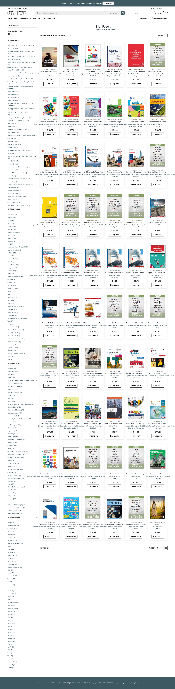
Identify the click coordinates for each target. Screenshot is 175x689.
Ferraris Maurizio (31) (13, 141)
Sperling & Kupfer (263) (14, 250)
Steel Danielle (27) (12, 161)
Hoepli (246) (10, 256)
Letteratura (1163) (12, 371)
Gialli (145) (10, 484)
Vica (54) (10, 656)
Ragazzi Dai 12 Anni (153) (15, 469)
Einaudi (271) (11, 241)
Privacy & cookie (135, 683)
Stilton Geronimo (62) (13, 76)
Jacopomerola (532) (13, 526)
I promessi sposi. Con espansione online (76, 474)
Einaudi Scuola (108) (13, 333)
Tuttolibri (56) (11, 641)
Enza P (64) (10, 605)
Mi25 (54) (10, 650)
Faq (153, 8)
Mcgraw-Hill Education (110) (15, 330)
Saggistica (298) (12, 431)
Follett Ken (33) (12, 126)
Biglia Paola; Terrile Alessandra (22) (17, 196)
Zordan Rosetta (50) (13, 94)
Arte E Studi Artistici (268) (15, 437)
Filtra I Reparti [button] (13, 363)
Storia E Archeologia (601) (15, 392)
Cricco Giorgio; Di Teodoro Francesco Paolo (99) (21, 56)
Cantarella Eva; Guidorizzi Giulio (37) (18, 121)
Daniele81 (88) (11, 561)
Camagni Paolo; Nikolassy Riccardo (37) (19, 118)
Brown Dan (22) (12, 199)
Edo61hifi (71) (11, 594)
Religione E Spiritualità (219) (15, 454)
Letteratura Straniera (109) (15, 514)
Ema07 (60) (10, 620)
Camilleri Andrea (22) (13, 202)
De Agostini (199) (12, 268)
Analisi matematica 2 (71, 71)
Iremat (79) (10, 573)
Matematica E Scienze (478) (15, 410)
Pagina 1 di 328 (44, 548)
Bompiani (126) (11, 300)
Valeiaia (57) (11, 638)
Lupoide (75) (11, 585)
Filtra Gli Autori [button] (13, 40)
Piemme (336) (11, 229)
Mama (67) (10, 600)
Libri (15, 18)
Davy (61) (10, 617)
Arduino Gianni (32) (13, 132)
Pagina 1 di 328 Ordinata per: (48, 35)
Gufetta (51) (10, 668)
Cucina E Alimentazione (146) (16, 478)
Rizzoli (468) (11, 223)
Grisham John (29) (12, 147)
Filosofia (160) (11, 466)
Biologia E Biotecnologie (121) (16, 505)
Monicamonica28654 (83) (14, 567)
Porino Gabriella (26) (13, 164)
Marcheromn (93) (12, 555)
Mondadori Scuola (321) (14, 232)
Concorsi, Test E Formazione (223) (17, 451)
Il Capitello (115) (12, 315)
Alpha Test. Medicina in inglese (159, 273)
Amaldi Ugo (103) (12, 48)
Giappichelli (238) (12, 259)
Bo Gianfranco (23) (13, 182)
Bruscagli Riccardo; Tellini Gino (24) (17, 173)
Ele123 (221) (11, 531)
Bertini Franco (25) (12, 170)
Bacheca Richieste (159, 18)
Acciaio (158, 524)
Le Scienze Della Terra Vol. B (93, 273)
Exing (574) (10, 523)
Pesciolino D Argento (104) (15, 543)
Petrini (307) (11, 235)
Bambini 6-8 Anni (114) (14, 511)
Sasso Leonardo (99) (13, 59)
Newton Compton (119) (14, 312)
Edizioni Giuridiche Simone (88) (16, 353)
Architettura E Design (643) (15, 386)
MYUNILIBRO (108, 3)
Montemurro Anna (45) (13, 100)
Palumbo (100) (11, 345)
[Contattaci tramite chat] (155, 13)
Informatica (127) (12, 502)
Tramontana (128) (12, 297)
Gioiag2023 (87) (12, 564)
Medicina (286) (11, 434)
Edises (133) (11, 291)
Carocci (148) (11, 279)
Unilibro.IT (143, 18)
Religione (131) (11, 499)
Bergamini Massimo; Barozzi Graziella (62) (20, 73)
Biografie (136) (11, 490)
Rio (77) (9, 582)
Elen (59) (10, 626)
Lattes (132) (10, 294)
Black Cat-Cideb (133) (13, 288)
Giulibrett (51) (11, 665)
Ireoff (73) (10, 588)
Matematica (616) (12, 389)
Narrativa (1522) (12, 369)
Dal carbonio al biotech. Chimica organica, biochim (59, 273)
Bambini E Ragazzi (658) (14, 383)
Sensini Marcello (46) (13, 97)
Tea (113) (10, 321)
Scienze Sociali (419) (13, 416)
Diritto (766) (10, 374)
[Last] (161, 548)
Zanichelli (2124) (12, 214)
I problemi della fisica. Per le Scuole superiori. (100, 172)
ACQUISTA (50, 84)
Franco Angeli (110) (13, 327)
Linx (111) (10, 324)
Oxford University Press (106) (16, 339)
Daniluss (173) (11, 537)
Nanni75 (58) (11, 632)
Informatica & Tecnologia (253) (16, 440)
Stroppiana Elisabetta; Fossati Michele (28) (20, 150)
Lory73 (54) (10, 647)
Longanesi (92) (11, 351)
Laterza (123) (11, 303)
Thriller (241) (11, 448)
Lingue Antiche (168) (13, 463)
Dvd (34, 18)
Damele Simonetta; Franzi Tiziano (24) (18, 179)
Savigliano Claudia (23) (14, 193)
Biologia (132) (11, 496)
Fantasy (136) (11, 493)
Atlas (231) (10, 262)
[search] (123, 13)
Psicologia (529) (12, 401)
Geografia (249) (12, 445)
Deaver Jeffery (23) (13, 188)
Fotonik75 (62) (11, 611)
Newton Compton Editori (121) (16, 306)
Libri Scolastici (25, 18)
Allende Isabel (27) (12, 153)
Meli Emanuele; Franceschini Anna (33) (18, 129)
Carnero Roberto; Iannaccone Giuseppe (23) (20, 185)
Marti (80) (10, 570)
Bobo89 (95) (11, 552)
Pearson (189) (11, 271)
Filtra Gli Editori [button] (13, 209)
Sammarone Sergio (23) (14, 190)
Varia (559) (10, 398)
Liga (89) (10, 558)
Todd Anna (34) (11, 124)
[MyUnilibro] (159, 13)
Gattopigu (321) (12, 528)
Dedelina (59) (11, 623)
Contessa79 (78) (12, 576)
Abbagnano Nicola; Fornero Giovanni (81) (19, 67)
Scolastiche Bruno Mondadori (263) (17, 247)
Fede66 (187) (11, 534)
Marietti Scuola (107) (13, 336)
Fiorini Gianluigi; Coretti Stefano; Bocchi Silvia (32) (22, 135)
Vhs (39, 18)
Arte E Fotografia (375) (14, 425)
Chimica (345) (11, 428)
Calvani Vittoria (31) (13, 138)
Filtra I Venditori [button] (13, 517)
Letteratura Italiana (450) (14, 413)
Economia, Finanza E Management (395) (19, 419)
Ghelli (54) (10, 644)
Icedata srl (127, 683)
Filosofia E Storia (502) (14, 407)
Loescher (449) (11, 226)
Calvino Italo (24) (12, 176)
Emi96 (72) (10, 591)
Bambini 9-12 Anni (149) (14, 475)
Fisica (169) (10, 460)
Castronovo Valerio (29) (14, 144)
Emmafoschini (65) (13, 602)
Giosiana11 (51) (12, 662)
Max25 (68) (10, 597)
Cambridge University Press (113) (17, 318)
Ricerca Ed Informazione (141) (16, 487)
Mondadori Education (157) (15, 277)
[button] (165, 13)
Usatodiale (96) (11, 549)
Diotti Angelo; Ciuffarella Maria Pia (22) (18, 205)
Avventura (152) (12, 472)
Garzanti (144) (11, 282)
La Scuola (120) (12, 309)
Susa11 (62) (10, 614)
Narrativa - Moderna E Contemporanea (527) (20, 404)
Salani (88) (10, 356)
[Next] (166, 35)
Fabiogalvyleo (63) (12, 608)
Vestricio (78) (11, 579)
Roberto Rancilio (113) (13, 540)
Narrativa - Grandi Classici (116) (16, 508)
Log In (160, 8)
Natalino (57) (11, 635)
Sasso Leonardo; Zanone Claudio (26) (18, 167)
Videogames (47, 18)
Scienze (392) (11, 422)
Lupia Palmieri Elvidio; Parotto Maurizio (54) (20, 79)
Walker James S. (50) (13, 91)
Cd (54, 18)
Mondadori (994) (12, 217)
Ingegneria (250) (12, 442)
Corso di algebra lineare (136, 71)
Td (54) (9, 653)
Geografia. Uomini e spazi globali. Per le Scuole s (101, 423)
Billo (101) (10, 546)
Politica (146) (11, 481)
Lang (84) (10, 359)
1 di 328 (160, 35)
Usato (9, 18)
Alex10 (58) (10, 629)
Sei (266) (10, 244)
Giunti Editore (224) (13, 265)
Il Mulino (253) (11, 253)
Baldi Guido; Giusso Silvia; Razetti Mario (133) (21, 45)
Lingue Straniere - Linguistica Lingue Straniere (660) (22, 380)
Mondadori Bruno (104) (14, 342)
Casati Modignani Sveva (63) (15, 70)
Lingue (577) (11, 395)
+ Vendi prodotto (140, 13)
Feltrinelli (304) (11, 238)
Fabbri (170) (10, 274)
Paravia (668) (11, 220)
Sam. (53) (10, 659)
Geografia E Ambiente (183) (15, 457)
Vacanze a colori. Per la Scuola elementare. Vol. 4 (145, 222)
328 (165, 548)
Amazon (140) (11, 285)
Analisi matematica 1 (93, 71)
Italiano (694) (11, 377)
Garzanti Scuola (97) (13, 348)
